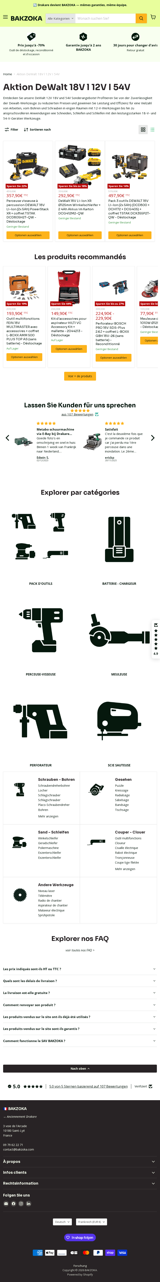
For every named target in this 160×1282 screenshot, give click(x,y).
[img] (80, 410)
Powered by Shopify (80, 1274)
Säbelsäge (122, 800)
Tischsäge (122, 810)
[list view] (152, 129)
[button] (8, 438)
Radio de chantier (50, 900)
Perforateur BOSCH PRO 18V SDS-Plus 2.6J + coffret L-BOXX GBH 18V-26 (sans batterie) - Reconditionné (112, 333)
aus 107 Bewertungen (77, 414)
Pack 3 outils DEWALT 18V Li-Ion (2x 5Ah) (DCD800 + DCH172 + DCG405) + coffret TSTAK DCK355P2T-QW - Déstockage (129, 209)
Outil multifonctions (128, 838)
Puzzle (119, 786)
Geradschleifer (48, 843)
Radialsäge (122, 795)
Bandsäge (122, 805)
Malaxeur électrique (51, 910)
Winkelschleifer (48, 838)
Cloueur (120, 843)
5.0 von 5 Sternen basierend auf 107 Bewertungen (88, 1086)
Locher (43, 790)
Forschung (80, 1266)
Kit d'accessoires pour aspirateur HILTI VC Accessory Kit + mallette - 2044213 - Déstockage (68, 327)
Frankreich (89, 1222)
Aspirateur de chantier (53, 905)
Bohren (43, 810)
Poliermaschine (48, 848)
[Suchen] (141, 18)
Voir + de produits (80, 376)
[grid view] (143, 129)
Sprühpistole (46, 915)
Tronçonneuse (125, 858)
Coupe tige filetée (127, 862)
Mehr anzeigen (48, 816)
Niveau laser (46, 891)
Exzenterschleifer (49, 853)
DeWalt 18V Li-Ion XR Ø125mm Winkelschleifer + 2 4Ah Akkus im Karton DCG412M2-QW (79, 207)
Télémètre (45, 896)
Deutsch (60, 1222)
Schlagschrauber (49, 795)
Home (7, 74)
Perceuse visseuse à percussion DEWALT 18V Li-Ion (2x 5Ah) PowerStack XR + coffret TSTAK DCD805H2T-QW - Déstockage (27, 211)
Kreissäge (121, 790)
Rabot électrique (126, 853)
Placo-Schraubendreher (54, 805)
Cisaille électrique (126, 848)
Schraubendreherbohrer (54, 786)
